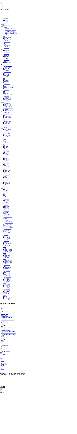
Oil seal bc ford (2, 313)
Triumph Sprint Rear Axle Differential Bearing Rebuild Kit (7, 320)
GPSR (2, 367)
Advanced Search (3, 366)
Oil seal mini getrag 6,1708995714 (4, 314)
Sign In (2, 6)
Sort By (1, 311)
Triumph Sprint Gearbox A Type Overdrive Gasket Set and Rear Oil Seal (8, 334)
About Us (2, 368)
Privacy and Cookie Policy (4, 364)
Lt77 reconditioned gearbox (4, 315)
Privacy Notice (2, 369)
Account (2, 5)
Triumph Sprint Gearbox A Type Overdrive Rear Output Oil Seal (8, 331)
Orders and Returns (3, 365)
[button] (2, 322)
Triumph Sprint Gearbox (4, 354)
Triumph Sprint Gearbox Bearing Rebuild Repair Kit (6, 317)
